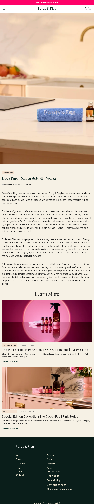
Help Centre (53, 476)
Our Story (20, 463)
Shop (18, 459)
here (56, 2)
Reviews (51, 463)
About (50, 459)
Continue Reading (10, 362)
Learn (18, 468)
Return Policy (53, 480)
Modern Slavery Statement (60, 489)
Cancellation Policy (56, 485)
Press (50, 468)
